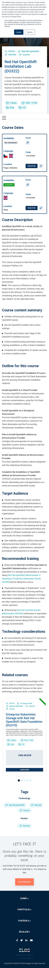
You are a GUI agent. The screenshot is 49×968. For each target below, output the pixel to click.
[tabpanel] (24, 737)
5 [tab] (30, 780)
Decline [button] (30, 32)
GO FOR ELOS (24, 882)
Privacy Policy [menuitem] (25, 958)
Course (26, 54)
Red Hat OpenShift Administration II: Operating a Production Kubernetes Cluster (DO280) (21, 578)
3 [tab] (25, 780)
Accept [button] (18, 32)
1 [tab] (19, 780)
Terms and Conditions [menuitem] (24, 955)
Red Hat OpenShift (30, 51)
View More (24, 770)
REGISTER (31, 166)
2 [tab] (22, 780)
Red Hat (12, 54)
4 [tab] (27, 780)
